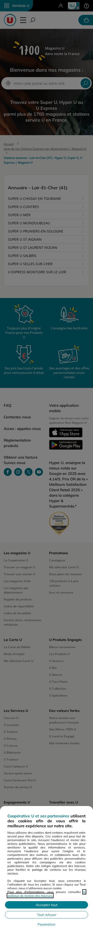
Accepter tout (47, 905)
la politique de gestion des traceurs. (46, 893)
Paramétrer (46, 924)
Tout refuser (46, 915)
